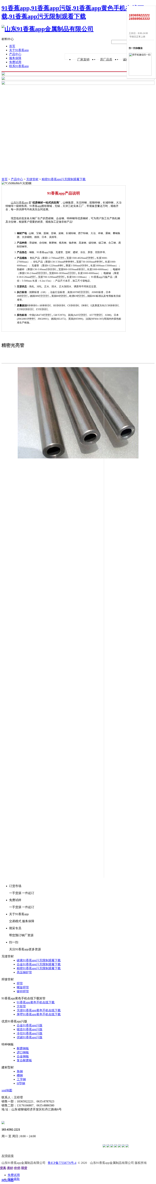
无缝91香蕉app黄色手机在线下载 (39, 1010)
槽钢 (20, 1075)
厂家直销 (83, 59)
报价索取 (14, 1179)
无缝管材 (32, 179)
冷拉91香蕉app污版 (29, 1033)
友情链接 (8, 1155)
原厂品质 (106, 59)
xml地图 (7, 1090)
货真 (3, 1168)
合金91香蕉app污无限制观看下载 (39, 964)
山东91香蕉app (19, 202)
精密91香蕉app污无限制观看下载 (64, 179)
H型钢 (21, 1083)
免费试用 (15, 62)
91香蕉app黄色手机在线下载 (36, 1002)
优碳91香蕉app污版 (29, 1037)
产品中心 (15, 54)
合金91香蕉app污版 (29, 1025)
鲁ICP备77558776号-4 (62, 1162)
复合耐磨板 (24, 1060)
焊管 (20, 983)
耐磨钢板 (23, 1048)
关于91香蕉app (19, 50)
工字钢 (21, 1079)
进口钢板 (23, 1052)
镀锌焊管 (23, 991)
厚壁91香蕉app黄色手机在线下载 (39, 1014)
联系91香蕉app (19, 66)
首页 (12, 46)
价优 (17, 1168)
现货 (24, 1168)
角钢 (20, 1071)
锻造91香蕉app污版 (29, 1029)
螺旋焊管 (23, 987)
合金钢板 (23, 1056)
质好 (10, 1168)
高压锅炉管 (24, 972)
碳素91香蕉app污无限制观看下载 (39, 960)
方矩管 (21, 1006)
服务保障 (15, 58)
